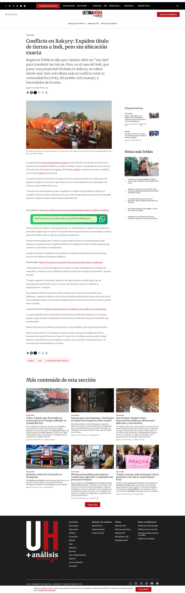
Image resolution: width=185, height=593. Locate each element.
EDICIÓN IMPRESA (168, 14)
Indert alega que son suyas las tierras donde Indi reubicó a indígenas (71, 262)
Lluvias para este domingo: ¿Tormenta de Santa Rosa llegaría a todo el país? (92, 419)
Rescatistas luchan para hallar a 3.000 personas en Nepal (143, 209)
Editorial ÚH (93, 23)
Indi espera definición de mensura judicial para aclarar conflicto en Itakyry (74, 210)
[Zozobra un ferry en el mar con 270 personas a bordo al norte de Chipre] (154, 133)
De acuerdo (143, 589)
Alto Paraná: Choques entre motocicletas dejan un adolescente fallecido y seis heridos (135, 420)
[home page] (92, 14)
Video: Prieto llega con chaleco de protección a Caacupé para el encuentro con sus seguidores (135, 118)
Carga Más (92, 505)
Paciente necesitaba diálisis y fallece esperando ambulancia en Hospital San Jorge (143, 181)
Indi (77, 169)
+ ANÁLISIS (97, 6)
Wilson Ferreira (50, 439)
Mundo (127, 132)
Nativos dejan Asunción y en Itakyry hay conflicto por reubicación (75, 309)
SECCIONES (82, 6)
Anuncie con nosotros (102, 522)
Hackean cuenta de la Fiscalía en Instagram (44, 475)
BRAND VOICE (144, 6)
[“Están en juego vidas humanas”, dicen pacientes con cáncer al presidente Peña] (137, 457)
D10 (105, 6)
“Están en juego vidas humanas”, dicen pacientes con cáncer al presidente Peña (137, 477)
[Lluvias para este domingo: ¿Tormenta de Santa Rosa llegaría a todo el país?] (92, 400)
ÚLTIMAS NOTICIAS (48, 6)
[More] (88, 6)
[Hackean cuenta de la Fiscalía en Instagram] (47, 457)
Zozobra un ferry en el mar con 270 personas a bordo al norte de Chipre (135, 135)
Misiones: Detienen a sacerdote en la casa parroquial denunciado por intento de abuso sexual (143, 191)
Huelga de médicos (76, 23)
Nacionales (30, 35)
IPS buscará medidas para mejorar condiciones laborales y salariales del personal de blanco (92, 477)
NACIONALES (69, 6)
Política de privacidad (47, 590)
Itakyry (42, 173)
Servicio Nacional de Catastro (54, 162)
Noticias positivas (109, 23)
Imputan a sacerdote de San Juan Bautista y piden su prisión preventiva (142, 217)
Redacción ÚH (143, 124)
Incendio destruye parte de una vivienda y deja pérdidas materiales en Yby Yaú (143, 200)
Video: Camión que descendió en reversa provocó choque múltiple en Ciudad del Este (46, 420)
